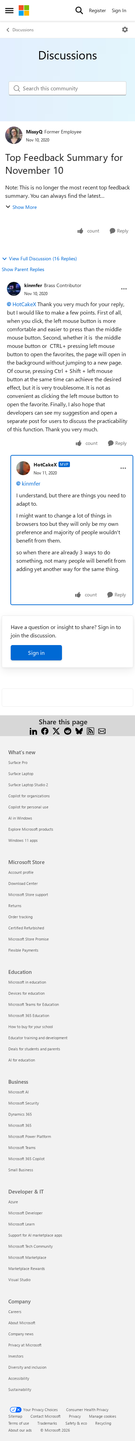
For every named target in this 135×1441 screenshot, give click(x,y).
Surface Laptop (20, 773)
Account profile (21, 872)
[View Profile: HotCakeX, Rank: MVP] (23, 468)
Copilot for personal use (28, 806)
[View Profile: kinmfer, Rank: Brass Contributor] (14, 289)
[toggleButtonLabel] (125, 29)
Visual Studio (19, 1279)
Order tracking (20, 916)
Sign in (36, 652)
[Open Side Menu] (9, 10)
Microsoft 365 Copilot (26, 1158)
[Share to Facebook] (44, 730)
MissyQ (34, 131)
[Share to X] (56, 730)
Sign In (119, 10)
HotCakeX (24, 304)
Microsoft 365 (20, 1125)
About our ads (20, 1430)
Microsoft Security (23, 1103)
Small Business (20, 1169)
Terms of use (18, 1423)
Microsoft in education (27, 982)
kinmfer (33, 285)
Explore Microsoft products (30, 829)
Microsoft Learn (21, 1224)
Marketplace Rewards (26, 1268)
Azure (13, 1201)
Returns (14, 905)
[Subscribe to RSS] (90, 730)
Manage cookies (102, 1416)
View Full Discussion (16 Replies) (43, 258)
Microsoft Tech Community (30, 1246)
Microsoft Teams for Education (33, 1004)
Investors (16, 1356)
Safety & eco (76, 1423)
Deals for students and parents (34, 1048)
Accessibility (18, 1378)
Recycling (103, 1423)
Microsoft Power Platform (29, 1136)
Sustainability (19, 1389)
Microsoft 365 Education (28, 1015)
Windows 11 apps (23, 840)
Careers (14, 1311)
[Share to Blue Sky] (79, 730)
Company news (21, 1333)
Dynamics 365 (20, 1114)
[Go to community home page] (24, 10)
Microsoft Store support (28, 894)
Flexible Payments (23, 950)
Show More (24, 207)
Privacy (75, 1416)
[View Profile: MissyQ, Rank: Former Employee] (13, 135)
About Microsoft (21, 1322)
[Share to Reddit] (67, 730)
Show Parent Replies (23, 269)
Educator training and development (38, 1037)
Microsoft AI (18, 1091)
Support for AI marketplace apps (35, 1235)
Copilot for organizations (29, 795)
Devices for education (26, 993)
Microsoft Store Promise (28, 939)
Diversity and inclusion (27, 1367)
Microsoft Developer (25, 1212)
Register (97, 10)
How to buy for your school (30, 1026)
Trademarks (47, 1423)
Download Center (23, 883)
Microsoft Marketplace (27, 1257)
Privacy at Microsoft (25, 1345)
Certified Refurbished (26, 927)
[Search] (79, 10)
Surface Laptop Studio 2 (28, 784)
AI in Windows (20, 818)
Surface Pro (17, 762)
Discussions (23, 29)
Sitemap (15, 1416)
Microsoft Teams (22, 1147)
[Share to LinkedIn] (33, 730)
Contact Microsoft (45, 1416)
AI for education (21, 1060)
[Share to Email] (102, 730)
